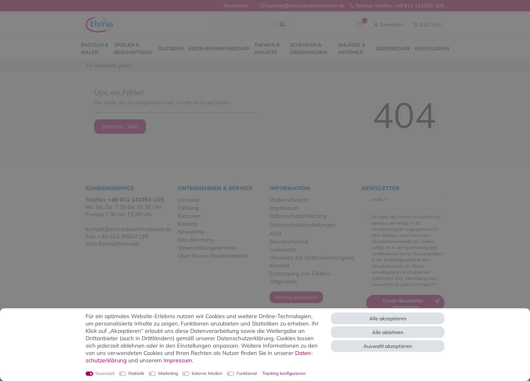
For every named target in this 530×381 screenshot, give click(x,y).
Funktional (246, 373)
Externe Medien (207, 373)
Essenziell (104, 373)
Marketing (168, 373)
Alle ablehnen (387, 332)
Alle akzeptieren (387, 318)
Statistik (136, 373)
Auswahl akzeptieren (387, 346)
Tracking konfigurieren (283, 373)
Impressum (177, 360)
